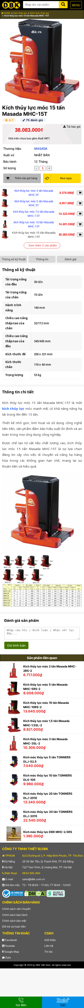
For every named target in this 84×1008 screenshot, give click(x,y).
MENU (76, 5)
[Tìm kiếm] (63, 3)
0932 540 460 (31, 873)
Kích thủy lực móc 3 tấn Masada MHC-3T (33, 193)
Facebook (10, 940)
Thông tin (42, 259)
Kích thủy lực (20, 13)
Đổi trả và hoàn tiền (14, 926)
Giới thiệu (50, 940)
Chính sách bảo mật (14, 920)
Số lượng (9, 168)
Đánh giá (70, 259)
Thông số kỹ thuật (14, 259)
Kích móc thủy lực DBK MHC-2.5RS (47, 832)
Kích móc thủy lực (39, 13)
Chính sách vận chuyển (16, 908)
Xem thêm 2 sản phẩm (42, 245)
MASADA (40, 148)
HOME (6, 13)
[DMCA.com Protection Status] (35, 893)
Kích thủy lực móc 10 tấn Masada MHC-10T (34, 224)
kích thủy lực (13, 408)
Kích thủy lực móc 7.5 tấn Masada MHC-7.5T (33, 214)
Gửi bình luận (16, 645)
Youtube (9, 945)
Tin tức (48, 951)
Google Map (11, 951)
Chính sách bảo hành (15, 914)
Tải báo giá (73, 126)
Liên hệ (48, 945)
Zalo (8, 957)
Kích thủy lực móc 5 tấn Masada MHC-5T (33, 203)
